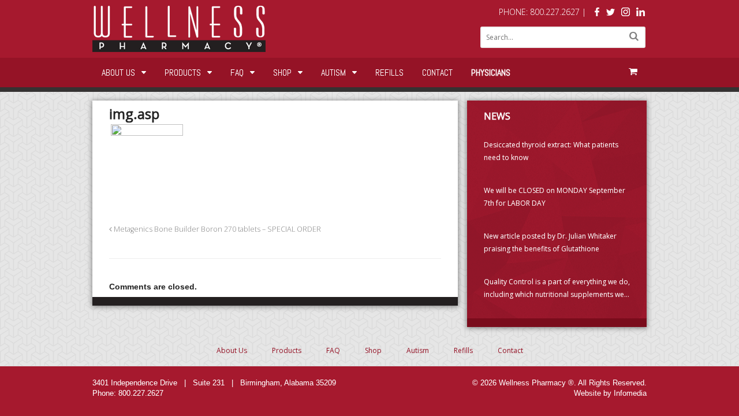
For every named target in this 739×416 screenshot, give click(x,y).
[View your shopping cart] (633, 72)
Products (183, 72)
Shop (282, 72)
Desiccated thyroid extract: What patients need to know (551, 151)
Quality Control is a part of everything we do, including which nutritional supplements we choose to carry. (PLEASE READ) (557, 289)
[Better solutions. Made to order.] (179, 45)
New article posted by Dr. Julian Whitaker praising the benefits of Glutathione (550, 242)
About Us (118, 72)
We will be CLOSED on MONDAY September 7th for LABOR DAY (554, 196)
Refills (389, 72)
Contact (437, 72)
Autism (333, 72)
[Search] (634, 36)
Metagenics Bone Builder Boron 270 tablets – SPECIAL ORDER (216, 229)
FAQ (237, 72)
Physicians (490, 72)
